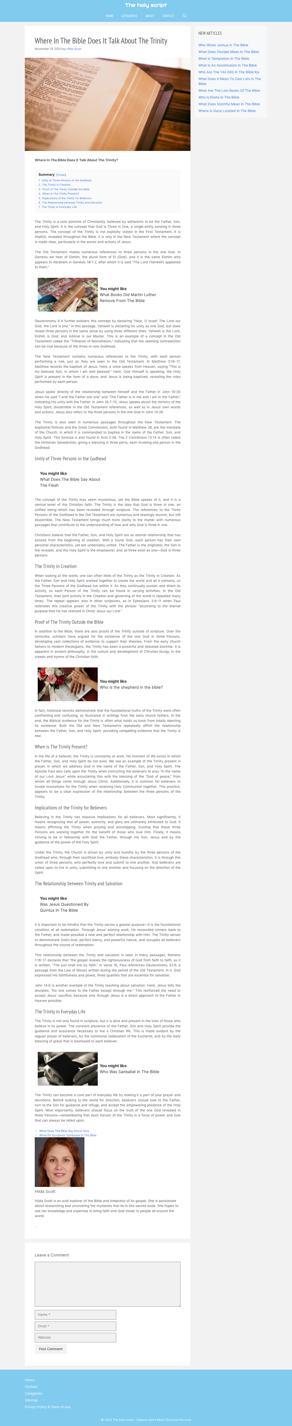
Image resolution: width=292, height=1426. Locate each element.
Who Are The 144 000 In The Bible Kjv (228, 72)
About (149, 16)
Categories (129, 16)
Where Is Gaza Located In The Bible (227, 111)
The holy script (146, 5)
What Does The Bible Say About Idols (64, 1130)
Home (109, 16)
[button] (184, 16)
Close (61, 174)
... (36, 1226)
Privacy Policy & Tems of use (48, 1407)
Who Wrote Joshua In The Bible (223, 45)
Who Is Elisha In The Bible (218, 97)
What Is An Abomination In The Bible (227, 65)
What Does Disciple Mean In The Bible (228, 52)
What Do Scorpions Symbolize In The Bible (67, 1135)
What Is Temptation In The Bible (223, 59)
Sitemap (31, 1400)
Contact (168, 16)
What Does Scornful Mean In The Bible (229, 104)
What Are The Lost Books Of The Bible (229, 91)
